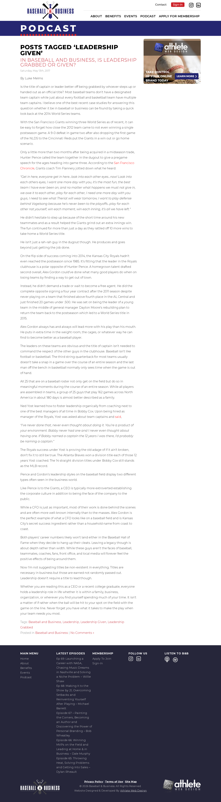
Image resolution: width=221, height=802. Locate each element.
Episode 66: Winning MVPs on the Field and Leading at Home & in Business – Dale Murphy (73, 747)
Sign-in (178, 4)
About (96, 16)
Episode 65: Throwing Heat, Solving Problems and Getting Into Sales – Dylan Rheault (73, 765)
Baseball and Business (44, 622)
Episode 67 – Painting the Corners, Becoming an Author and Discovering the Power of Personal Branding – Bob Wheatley (74, 724)
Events (130, 16)
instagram (191, 5)
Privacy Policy (93, 781)
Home (24, 658)
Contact (161, 4)
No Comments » (82, 633)
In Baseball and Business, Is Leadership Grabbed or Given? (78, 62)
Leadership (71, 622)
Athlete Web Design (133, 790)
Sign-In (97, 663)
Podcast (148, 16)
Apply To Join (101, 658)
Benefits (113, 16)
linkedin (198, 5)
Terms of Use (114, 781)
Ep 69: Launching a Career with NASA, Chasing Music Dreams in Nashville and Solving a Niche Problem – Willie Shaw (73, 670)
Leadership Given (93, 622)
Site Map (131, 781)
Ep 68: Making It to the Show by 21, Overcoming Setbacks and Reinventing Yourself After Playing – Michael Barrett (73, 697)
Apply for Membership (179, 16)
